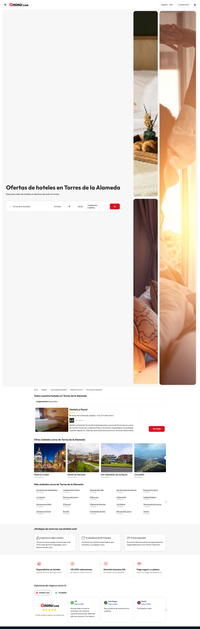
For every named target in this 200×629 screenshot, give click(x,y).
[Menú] (5, 4)
